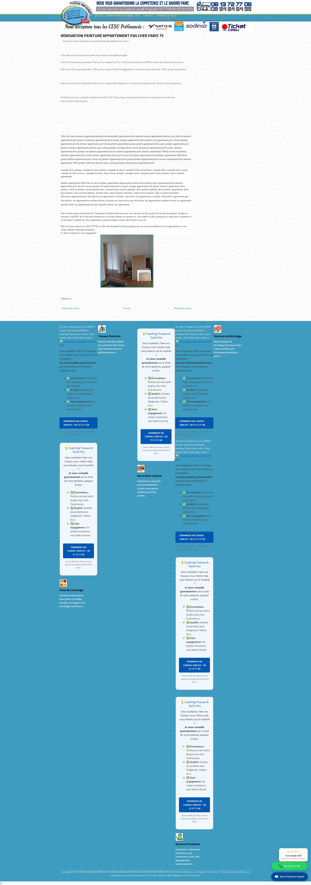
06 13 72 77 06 (289, 866)
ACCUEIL (99, 16)
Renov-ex (245, 871)
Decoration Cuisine (149, 476)
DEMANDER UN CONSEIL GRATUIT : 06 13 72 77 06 (76, 422)
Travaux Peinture (109, 336)
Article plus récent (70, 308)
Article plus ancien (183, 308)
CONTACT (148, 16)
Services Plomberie (187, 844)
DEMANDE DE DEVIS (167, 17)
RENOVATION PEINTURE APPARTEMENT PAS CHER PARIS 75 (112, 35)
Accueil (126, 308)
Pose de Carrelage (71, 590)
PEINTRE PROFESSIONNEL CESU (123, 17)
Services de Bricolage (228, 336)
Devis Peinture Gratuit (289, 876)
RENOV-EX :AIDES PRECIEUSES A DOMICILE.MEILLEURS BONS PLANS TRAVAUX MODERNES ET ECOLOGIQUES (131, 871)
